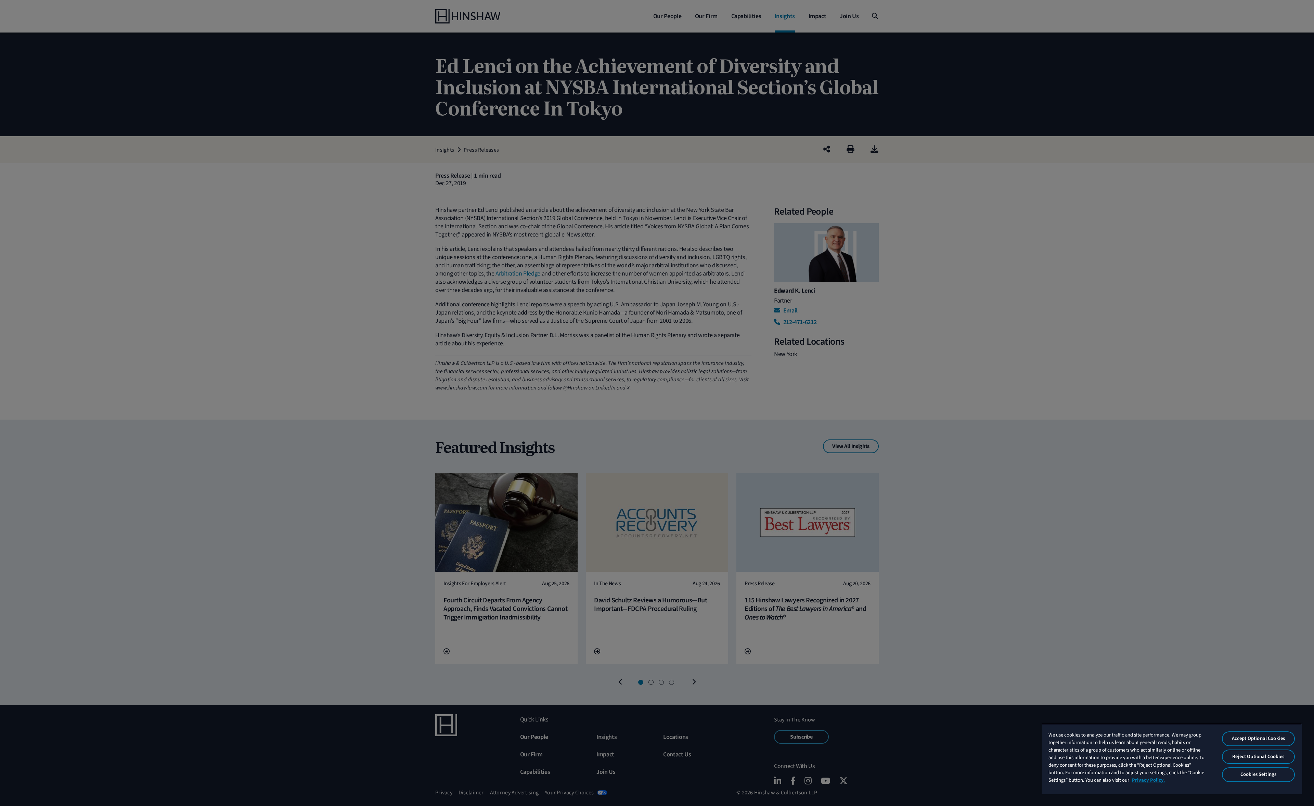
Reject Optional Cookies (1258, 756)
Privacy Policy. (1148, 780)
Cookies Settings (1258, 774)
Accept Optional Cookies (1258, 738)
